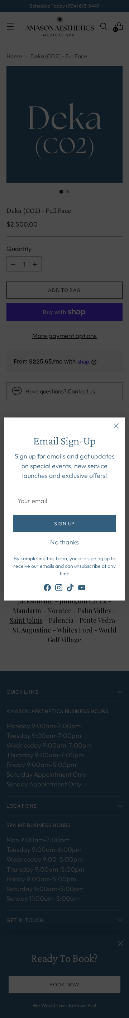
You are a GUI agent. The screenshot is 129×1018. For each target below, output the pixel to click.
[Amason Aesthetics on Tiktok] (70, 588)
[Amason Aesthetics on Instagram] (58, 588)
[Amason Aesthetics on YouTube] (81, 588)
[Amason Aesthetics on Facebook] (47, 588)
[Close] (116, 426)
